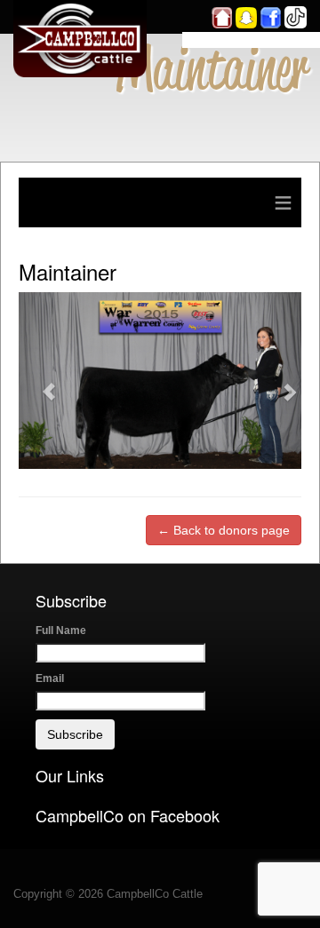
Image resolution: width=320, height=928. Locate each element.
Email (50, 678)
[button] (40, 380)
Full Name (61, 630)
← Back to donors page (223, 530)
